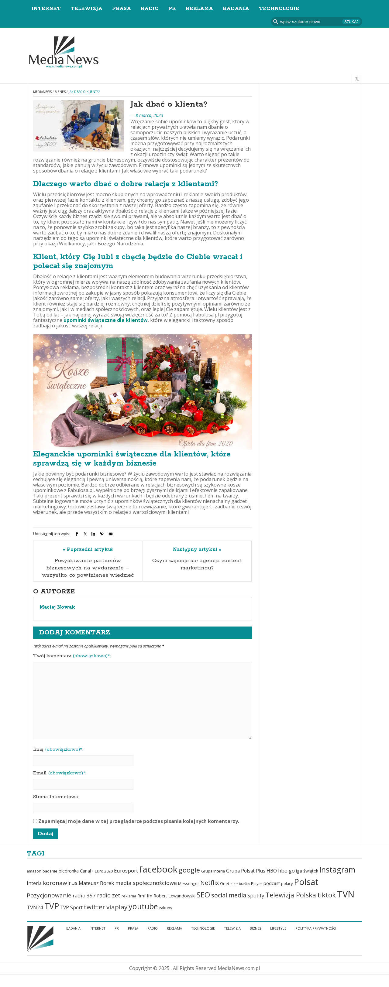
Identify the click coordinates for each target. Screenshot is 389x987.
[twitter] (357, 78)
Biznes (60, 92)
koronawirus (60, 883)
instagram (337, 869)
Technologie (279, 8)
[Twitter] (85, 534)
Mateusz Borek (96, 882)
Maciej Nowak (57, 607)
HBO (272, 870)
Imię (58, 749)
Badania (236, 8)
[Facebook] (77, 534)
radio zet (108, 895)
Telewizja (86, 8)
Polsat (306, 881)
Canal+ (87, 871)
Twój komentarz (72, 656)
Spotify (255, 895)
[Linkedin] (93, 534)
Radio (150, 8)
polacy (287, 883)
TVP (51, 906)
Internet (46, 8)
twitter (94, 907)
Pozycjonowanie (49, 895)
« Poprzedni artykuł (88, 549)
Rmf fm (144, 896)
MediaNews (42, 92)
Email (59, 773)
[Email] (110, 534)
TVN (345, 894)
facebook (158, 869)
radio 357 (84, 895)
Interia (34, 883)
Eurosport (126, 870)
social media (228, 895)
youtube (143, 906)
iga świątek (307, 871)
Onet (224, 883)
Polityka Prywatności (315, 928)
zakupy (165, 907)
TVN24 (35, 907)
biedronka (69, 871)
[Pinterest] (102, 534)
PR (172, 8)
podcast (271, 883)
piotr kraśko (240, 884)
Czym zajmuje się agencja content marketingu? (197, 564)
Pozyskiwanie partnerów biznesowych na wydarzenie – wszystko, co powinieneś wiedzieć (88, 568)
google (189, 870)
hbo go (286, 870)
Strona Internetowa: (56, 797)
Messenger (188, 883)
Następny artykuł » (197, 549)
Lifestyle (278, 928)
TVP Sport (71, 907)
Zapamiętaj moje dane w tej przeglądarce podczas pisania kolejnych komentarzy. (138, 821)
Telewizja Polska (290, 894)
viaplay (116, 907)
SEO (203, 895)
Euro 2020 (104, 871)
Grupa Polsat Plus (245, 870)
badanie (50, 871)
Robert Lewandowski (174, 896)
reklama (129, 896)
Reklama (199, 8)
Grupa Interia (213, 871)
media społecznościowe (146, 882)
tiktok (326, 895)
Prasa (121, 8)
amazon (34, 871)
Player (256, 883)
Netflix (209, 883)
